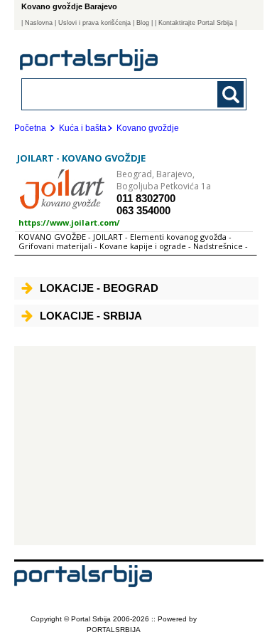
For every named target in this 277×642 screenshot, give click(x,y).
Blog (142, 22)
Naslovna (39, 22)
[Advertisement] (135, 445)
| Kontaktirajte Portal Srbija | (196, 22)
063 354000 (143, 210)
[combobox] (113, 93)
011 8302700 (145, 198)
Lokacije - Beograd (99, 288)
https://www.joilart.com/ (69, 222)
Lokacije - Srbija (91, 316)
